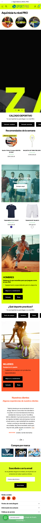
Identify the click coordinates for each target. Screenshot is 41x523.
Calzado (8, 297)
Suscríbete (20, 485)
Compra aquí (20, 186)
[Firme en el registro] (35, 6)
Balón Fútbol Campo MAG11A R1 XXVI (11, 151)
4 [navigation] (25, 110)
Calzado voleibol (9, 124)
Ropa (18, 297)
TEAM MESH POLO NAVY (11, 220)
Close (20, 504)
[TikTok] (14, 498)
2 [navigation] (19, 110)
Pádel (34, 315)
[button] (2, 1)
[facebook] (8, 498)
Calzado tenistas (26, 124)
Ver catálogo (3, 6)
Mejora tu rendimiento (12, 291)
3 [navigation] (22, 110)
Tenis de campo (9, 315)
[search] (6, 6)
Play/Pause (3, 109)
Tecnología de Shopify (29, 517)
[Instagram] (3, 498)
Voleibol (23, 315)
